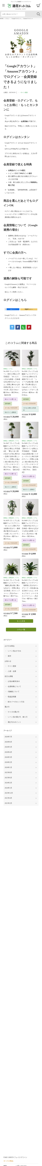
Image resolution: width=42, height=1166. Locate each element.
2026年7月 (8, 737)
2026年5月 (8, 747)
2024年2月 (8, 783)
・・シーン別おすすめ (13, 651)
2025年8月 (8, 772)
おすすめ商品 (9, 646)
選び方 (7, 707)
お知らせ (8, 661)
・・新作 (8, 656)
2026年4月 (8, 752)
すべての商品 (8, 1161)
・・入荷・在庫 (10, 671)
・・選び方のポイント (13, 722)
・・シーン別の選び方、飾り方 (16, 717)
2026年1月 (8, 767)
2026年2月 (8, 762)
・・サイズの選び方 (12, 712)
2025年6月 (8, 778)
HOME (1, 18)
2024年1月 (8, 788)
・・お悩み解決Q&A (12, 681)
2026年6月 (8, 742)
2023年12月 (9, 793)
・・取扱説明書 (10, 697)
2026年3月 (8, 757)
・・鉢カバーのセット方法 (14, 702)
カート (38, 5)
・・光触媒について (12, 691)
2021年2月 (8, 803)
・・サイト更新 (23, 92)
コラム (7, 18)
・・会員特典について (13, 686)
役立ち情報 (9, 676)
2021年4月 (8, 798)
